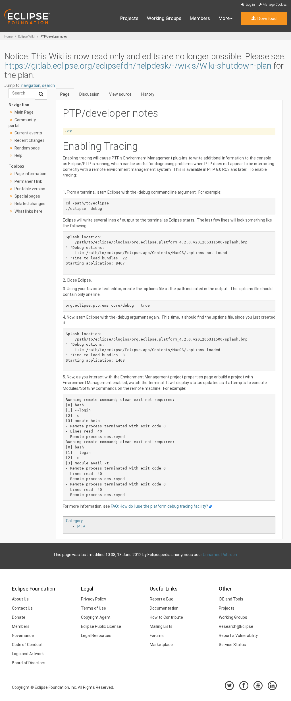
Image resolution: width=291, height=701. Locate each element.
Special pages (27, 196)
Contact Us (22, 608)
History (147, 94)
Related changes (29, 203)
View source (120, 94)
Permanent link (28, 181)
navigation (30, 85)
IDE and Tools (231, 599)
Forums (157, 635)
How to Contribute (166, 617)
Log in (250, 5)
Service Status (232, 644)
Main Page (24, 112)
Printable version (29, 188)
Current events (28, 133)
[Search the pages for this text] (41, 94)
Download (266, 18)
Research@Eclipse (236, 626)
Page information (30, 173)
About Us (20, 599)
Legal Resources (96, 635)
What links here (28, 211)
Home (8, 36)
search (48, 85)
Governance (23, 635)
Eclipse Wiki (26, 36)
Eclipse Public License (101, 626)
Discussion (89, 94)
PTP (69, 131)
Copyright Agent (96, 617)
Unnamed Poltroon (220, 554)
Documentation (164, 608)
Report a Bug (161, 599)
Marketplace (161, 644)
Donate (18, 617)
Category (74, 520)
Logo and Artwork (28, 653)
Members (200, 18)
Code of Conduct (27, 644)
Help (18, 155)
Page (65, 94)
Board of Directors (28, 663)
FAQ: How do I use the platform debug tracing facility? (159, 506)
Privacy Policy (93, 599)
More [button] (224, 18)
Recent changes (29, 140)
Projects (129, 18)
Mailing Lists (161, 626)
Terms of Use (93, 608)
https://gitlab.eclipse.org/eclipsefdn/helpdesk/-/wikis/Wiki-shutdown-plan (137, 66)
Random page (27, 148)
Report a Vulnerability (238, 635)
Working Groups (164, 18)
